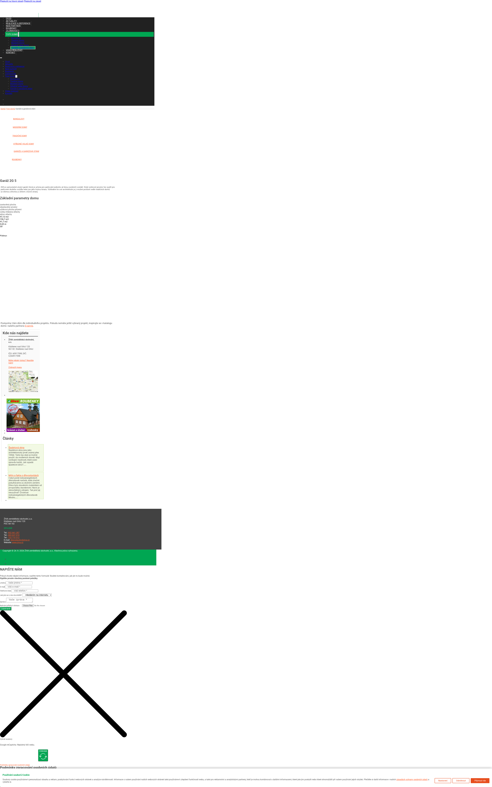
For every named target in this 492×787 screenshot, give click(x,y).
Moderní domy (17, 43)
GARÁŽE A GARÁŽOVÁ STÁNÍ (26, 151)
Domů (3, 109)
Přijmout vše (480, 780)
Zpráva (3, 602)
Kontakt (10, 52)
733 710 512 (13, 537)
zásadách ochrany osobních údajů (412, 779)
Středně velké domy (20, 45)
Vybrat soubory (6, 739)
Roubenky (11, 28)
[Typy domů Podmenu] (18, 34)
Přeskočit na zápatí (32, 1)
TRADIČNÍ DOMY (19, 136)
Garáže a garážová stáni (23, 48)
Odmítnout (461, 780)
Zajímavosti (12, 30)
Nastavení (442, 780)
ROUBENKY (17, 159)
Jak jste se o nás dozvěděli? (11, 595)
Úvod (8, 18)
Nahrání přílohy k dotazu (9, 606)
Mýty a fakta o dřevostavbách (24, 475)
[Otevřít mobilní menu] (1, 57)
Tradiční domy (17, 40)
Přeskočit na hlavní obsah (11, 1)
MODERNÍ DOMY (20, 127)
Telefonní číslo (5, 591)
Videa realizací (14, 50)
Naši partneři (13, 26)
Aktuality (11, 21)
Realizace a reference (18, 23)
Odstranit (5, 608)
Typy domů (12, 34)
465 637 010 (13, 535)
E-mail (2, 587)
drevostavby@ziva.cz (20, 540)
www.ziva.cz (17, 542)
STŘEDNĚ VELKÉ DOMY (23, 144)
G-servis (29, 325)
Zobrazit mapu (15, 367)
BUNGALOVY (18, 119)
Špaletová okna (16, 447)
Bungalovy (16, 38)
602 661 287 (13, 532)
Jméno (3, 583)
